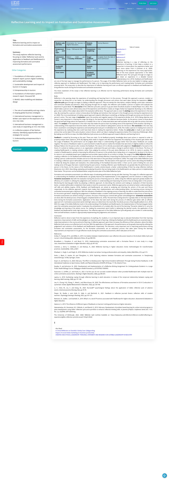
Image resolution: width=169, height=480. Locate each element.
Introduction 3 (121, 49)
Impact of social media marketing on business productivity (75, 333)
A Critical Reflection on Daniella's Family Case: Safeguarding (75, 331)
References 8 (121, 57)
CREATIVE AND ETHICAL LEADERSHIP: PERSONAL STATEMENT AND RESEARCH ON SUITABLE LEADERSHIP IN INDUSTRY (94, 335)
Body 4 (119, 52)
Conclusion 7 (121, 55)
